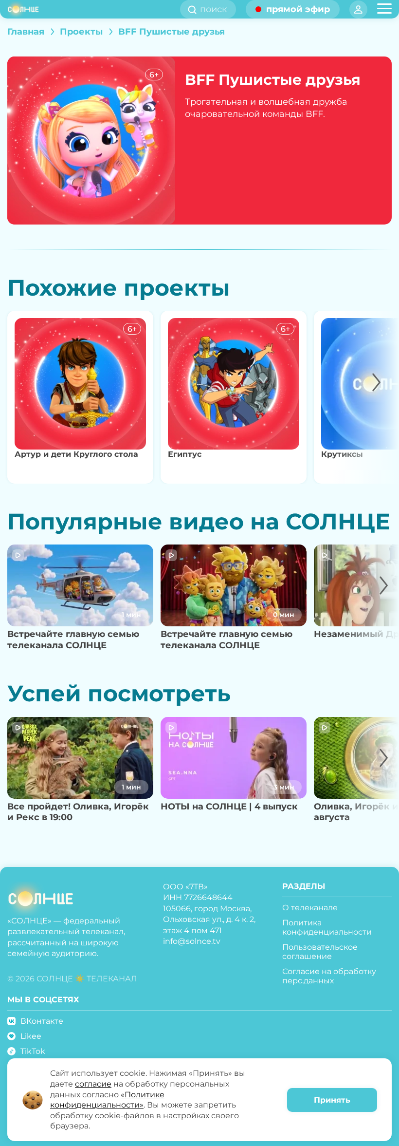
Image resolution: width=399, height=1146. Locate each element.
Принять (332, 1100)
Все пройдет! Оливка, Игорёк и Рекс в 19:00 (78, 812)
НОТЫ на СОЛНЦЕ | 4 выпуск (229, 806)
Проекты (81, 31)
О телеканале (310, 907)
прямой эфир (298, 9)
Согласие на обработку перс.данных (329, 976)
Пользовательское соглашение (320, 951)
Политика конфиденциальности (327, 927)
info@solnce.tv (191, 941)
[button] (366, 397)
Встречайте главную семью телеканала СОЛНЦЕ (73, 640)
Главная (25, 31)
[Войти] (358, 9)
